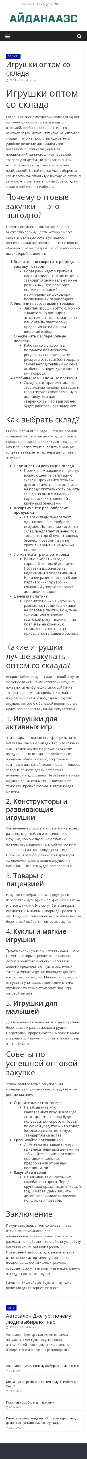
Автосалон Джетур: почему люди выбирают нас (38, 1318)
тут (47, 133)
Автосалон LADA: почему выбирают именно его (42, 1366)
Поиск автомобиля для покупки (30, 1402)
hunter (33, 1327)
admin (34, 80)
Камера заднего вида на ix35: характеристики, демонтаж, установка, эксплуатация (41, 1420)
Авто (11, 1308)
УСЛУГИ (13, 56)
